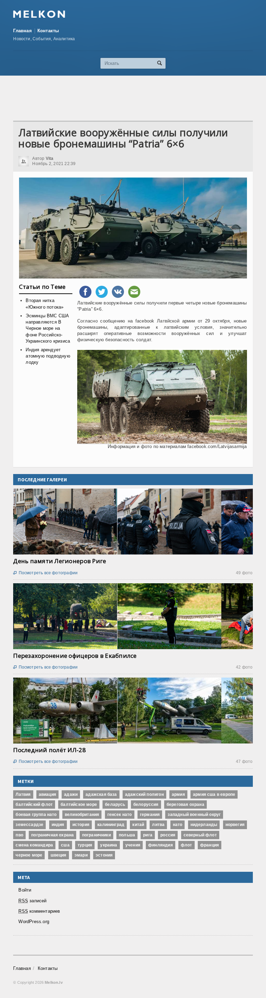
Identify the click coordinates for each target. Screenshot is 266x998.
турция (85, 845)
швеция (58, 855)
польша (127, 835)
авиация (47, 794)
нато (178, 824)
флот (186, 845)
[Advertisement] (139, 98)
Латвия (23, 794)
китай (138, 824)
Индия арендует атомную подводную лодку (48, 356)
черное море (29, 855)
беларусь (115, 804)
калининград (110, 824)
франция (209, 845)
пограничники (96, 835)
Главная (22, 30)
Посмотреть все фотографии (45, 572)
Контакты (48, 30)
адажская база (101, 794)
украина (108, 845)
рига (147, 835)
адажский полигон (144, 794)
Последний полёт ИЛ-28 (49, 750)
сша (65, 845)
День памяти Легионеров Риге (59, 561)
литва (158, 824)
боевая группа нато (36, 814)
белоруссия (146, 804)
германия (150, 814)
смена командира (34, 845)
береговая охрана (185, 804)
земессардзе (29, 824)
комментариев (39, 911)
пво (19, 835)
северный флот (200, 835)
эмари (81, 855)
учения (132, 845)
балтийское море (79, 804)
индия (58, 824)
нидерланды (204, 824)
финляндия (160, 845)
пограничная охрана (52, 835)
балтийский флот (34, 804)
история (80, 824)
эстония (104, 855)
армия (178, 794)
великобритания (82, 814)
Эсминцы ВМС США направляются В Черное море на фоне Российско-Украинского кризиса (48, 328)
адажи (71, 794)
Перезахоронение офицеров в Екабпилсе (74, 656)
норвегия (235, 824)
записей (32, 900)
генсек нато (119, 814)
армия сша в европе (214, 794)
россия (167, 835)
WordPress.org (33, 921)
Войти (24, 890)
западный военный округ (194, 814)
